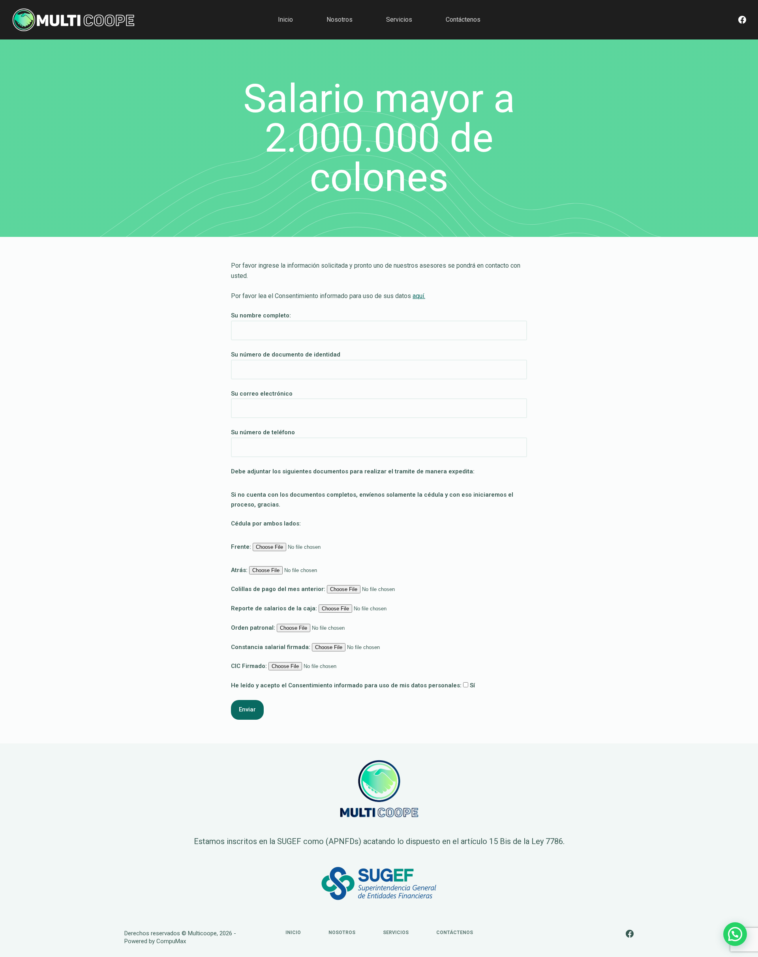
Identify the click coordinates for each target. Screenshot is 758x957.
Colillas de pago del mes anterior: (279, 589)
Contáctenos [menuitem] (463, 19)
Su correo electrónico (262, 393)
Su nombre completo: (261, 315)
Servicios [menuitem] (399, 19)
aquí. (419, 296)
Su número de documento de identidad (285, 354)
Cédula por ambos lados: (266, 523)
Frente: (242, 546)
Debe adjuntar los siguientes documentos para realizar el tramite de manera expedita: (353, 471)
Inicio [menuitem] (285, 19)
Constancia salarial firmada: (271, 647)
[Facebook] (742, 20)
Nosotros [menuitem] (339, 19)
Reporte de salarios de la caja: (275, 608)
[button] (735, 934)
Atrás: (240, 570)
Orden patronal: (254, 627)
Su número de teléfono (263, 432)
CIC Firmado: (249, 666)
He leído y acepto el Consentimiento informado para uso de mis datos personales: (353, 685)
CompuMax (171, 941)
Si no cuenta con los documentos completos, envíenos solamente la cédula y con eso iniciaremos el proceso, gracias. (372, 499)
